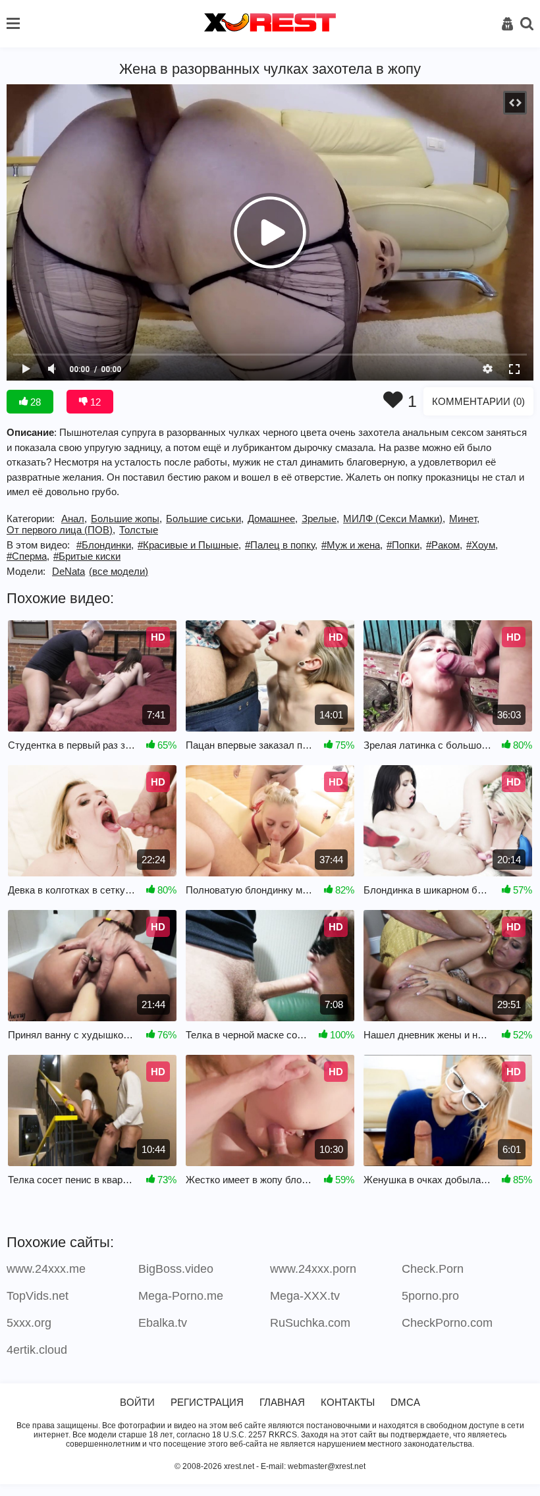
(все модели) (118, 571)
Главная (282, 1402)
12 (94, 402)
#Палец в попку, (281, 544)
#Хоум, (482, 544)
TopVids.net (37, 1295)
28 (34, 402)
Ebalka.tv (162, 1322)
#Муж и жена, (352, 544)
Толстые (138, 529)
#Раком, (444, 544)
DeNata (68, 571)
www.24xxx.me (46, 1268)
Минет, (464, 518)
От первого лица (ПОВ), (61, 529)
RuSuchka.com (310, 1322)
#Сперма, (28, 556)
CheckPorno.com (447, 1322)
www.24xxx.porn (313, 1268)
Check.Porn (433, 1268)
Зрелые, (320, 518)
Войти (137, 1402)
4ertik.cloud (37, 1349)
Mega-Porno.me (180, 1295)
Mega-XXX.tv (305, 1295)
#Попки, (404, 544)
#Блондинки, (105, 544)
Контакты (348, 1402)
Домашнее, (273, 518)
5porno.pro (430, 1295)
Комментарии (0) (478, 401)
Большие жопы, (126, 518)
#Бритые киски (87, 556)
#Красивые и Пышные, (189, 544)
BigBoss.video (175, 1268)
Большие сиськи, (205, 518)
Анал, (74, 518)
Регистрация (207, 1402)
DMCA (405, 1402)
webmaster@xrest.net (326, 1466)
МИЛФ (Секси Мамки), (394, 518)
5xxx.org (29, 1322)
